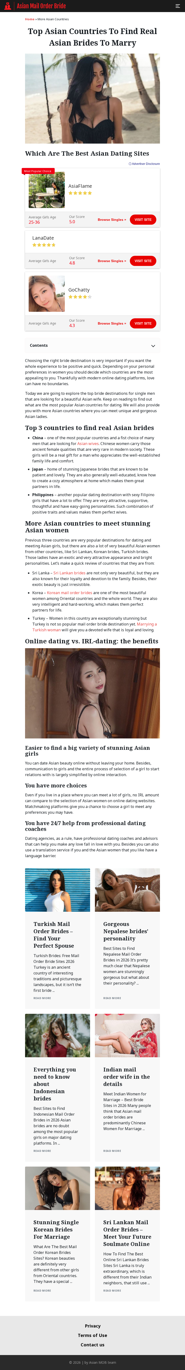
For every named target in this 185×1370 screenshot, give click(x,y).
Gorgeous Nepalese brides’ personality (125, 931)
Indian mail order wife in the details (126, 1076)
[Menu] (177, 6)
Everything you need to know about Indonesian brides (54, 1084)
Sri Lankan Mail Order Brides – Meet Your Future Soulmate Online (127, 1232)
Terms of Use (92, 1335)
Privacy (92, 1326)
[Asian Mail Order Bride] (35, 6)
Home (29, 19)
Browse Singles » (112, 220)
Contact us (93, 1345)
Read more (42, 998)
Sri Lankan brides (69, 573)
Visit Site (143, 220)
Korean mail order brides (69, 592)
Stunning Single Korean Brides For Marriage (56, 1229)
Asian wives (88, 443)
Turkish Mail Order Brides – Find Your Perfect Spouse (53, 934)
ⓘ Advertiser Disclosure (144, 164)
